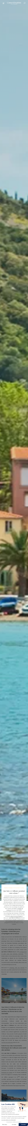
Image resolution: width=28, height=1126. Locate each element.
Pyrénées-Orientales (8, 887)
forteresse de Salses (6, 1072)
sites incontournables (16, 916)
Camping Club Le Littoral (8, 1038)
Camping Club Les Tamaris (16, 967)
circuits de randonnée (7, 1042)
